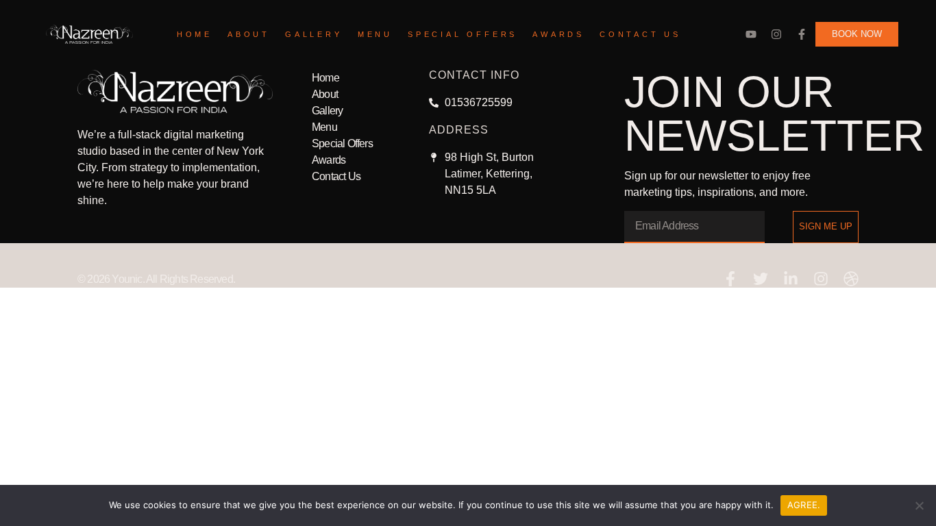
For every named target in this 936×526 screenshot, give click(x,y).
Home (194, 34)
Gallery (314, 34)
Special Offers (462, 34)
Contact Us (640, 34)
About (248, 34)
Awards (558, 34)
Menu (375, 34)
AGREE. (804, 504)
